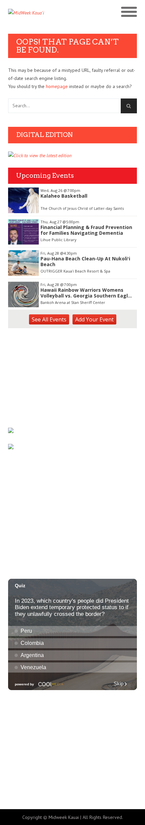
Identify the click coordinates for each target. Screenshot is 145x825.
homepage (57, 86)
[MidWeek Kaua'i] (40, 13)
